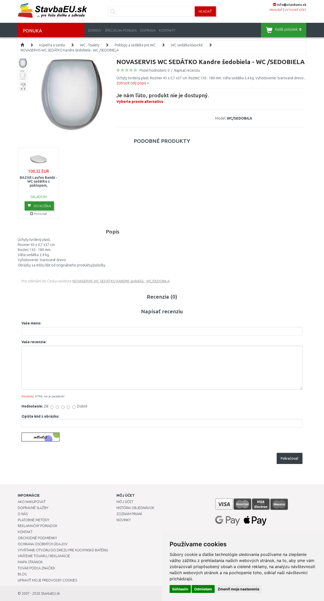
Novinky (123, 520)
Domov (95, 30)
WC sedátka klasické (187, 45)
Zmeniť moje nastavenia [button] (238, 589)
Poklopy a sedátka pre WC (135, 45)
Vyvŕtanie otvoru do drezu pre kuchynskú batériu (63, 550)
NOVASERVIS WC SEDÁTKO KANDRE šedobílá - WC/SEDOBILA (121, 281)
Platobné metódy (33, 520)
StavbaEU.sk (50, 593)
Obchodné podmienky (37, 538)
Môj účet (124, 502)
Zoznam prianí (129, 514)
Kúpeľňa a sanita (52, 45)
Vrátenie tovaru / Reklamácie (44, 556)
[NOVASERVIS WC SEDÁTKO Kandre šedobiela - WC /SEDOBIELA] (71, 95)
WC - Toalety (89, 45)
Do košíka (42, 206)
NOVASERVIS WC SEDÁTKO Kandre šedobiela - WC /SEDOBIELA (70, 50)
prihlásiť (276, 9)
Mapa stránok (30, 562)
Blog (22, 574)
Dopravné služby (33, 508)
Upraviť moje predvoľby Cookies (47, 580)
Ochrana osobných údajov (43, 544)
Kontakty (167, 30)
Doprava (148, 30)
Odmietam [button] (203, 589)
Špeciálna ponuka (121, 30)
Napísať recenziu (187, 70)
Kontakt (25, 532)
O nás (23, 514)
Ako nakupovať (32, 502)
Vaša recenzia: (34, 342)
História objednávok (135, 508)
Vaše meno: (31, 323)
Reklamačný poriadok (37, 526)
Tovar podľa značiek (36, 568)
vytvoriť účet (295, 9)
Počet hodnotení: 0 (154, 70)
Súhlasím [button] (180, 589)
